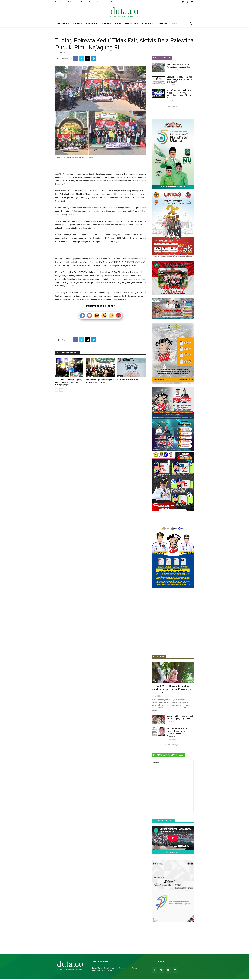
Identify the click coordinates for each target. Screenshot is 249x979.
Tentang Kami (109, 2)
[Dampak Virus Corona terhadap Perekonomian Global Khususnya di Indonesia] (173, 672)
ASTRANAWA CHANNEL (163, 821)
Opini (154, 682)
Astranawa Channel (95, 2)
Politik (76, 23)
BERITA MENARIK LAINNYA (68, 353)
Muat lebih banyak (172, 106)
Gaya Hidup (147, 23)
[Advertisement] (100, 166)
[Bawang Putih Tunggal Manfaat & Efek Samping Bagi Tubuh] (158, 719)
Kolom (173, 23)
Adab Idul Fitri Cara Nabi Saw (128, 380)
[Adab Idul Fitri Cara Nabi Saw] (131, 367)
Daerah (58, 376)
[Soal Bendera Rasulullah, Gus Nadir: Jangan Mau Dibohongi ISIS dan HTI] (158, 80)
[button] (191, 24)
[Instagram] (183, 2)
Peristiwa (62, 23)
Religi (162, 23)
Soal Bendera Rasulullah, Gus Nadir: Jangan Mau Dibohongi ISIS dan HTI (179, 79)
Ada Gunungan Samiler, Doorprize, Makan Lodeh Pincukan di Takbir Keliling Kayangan (68, 382)
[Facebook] (179, 2)
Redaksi (84, 2)
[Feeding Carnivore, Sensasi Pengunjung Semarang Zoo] (158, 67)
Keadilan (90, 23)
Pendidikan (130, 23)
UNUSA (118, 23)
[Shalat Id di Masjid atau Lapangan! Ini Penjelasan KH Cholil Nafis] (100, 367)
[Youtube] (192, 2)
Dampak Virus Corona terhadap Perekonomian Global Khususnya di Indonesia (171, 689)
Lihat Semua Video (173, 852)
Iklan (77, 2)
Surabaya (90, 376)
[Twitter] (187, 2)
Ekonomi (105, 23)
